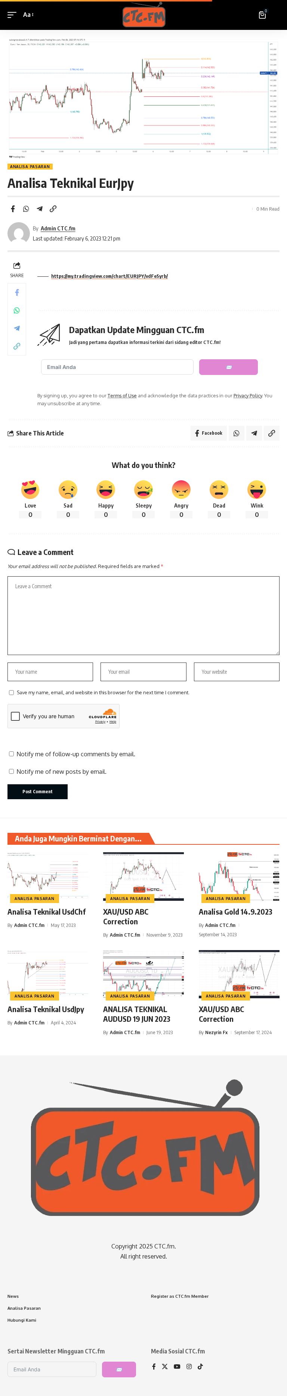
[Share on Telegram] (39, 209)
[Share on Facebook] (12, 209)
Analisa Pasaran (30, 166)
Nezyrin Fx (216, 1032)
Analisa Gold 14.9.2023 (235, 911)
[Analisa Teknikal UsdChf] (47, 876)
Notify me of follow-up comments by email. (75, 754)
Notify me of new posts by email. (61, 771)
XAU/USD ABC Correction (125, 916)
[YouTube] (177, 1367)
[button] (13, 15)
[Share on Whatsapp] (26, 209)
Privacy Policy (248, 395)
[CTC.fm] (143, 15)
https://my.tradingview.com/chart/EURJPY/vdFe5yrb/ (109, 276)
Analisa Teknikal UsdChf (46, 911)
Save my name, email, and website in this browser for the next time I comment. (103, 692)
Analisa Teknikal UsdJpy (45, 1009)
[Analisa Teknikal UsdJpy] (47, 974)
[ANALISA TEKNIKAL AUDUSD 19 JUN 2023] (143, 974)
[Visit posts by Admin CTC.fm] (18, 233)
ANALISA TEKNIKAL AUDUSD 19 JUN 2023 (136, 1013)
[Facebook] (154, 1367)
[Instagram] (189, 1367)
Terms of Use (122, 395)
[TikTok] (200, 1367)
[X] (165, 1367)
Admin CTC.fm (58, 228)
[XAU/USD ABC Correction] (143, 876)
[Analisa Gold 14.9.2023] (239, 876)
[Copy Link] (53, 209)
